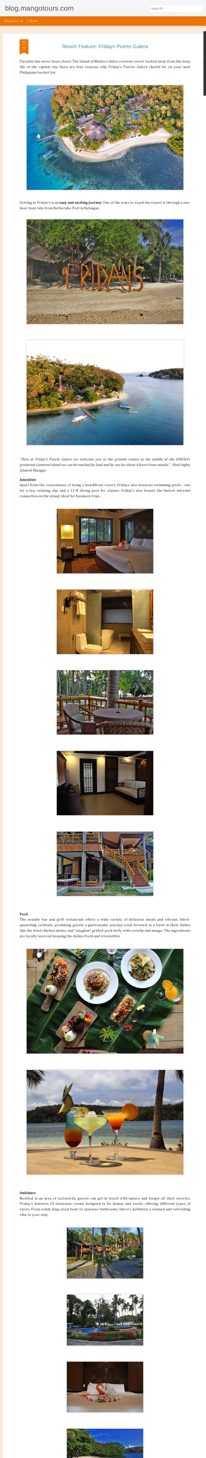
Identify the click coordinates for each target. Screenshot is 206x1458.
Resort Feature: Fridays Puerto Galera (105, 46)
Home (33, 21)
